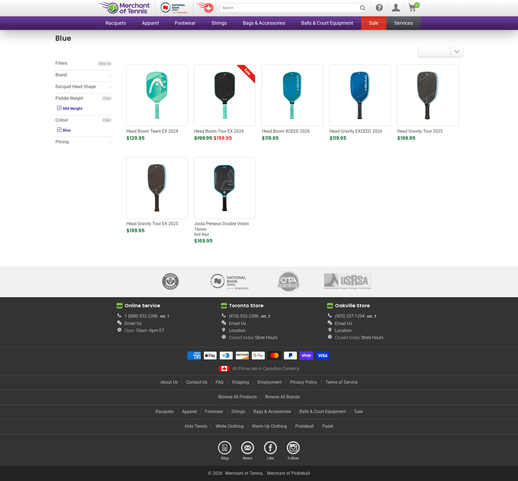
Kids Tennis (196, 426)
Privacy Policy (303, 382)
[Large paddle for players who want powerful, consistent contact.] (292, 95)
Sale (358, 411)
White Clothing (230, 426)
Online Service (142, 305)
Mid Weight (72, 108)
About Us (169, 382)
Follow (293, 448)
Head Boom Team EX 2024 (152, 131)
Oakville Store (352, 305)
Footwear (214, 411)
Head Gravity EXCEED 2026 (356, 131)
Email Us (133, 323)
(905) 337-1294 (350, 316)
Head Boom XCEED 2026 (286, 131)
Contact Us (196, 382)
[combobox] (293, 7)
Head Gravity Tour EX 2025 (152, 223)
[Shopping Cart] (412, 10)
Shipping (240, 382)
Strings (238, 411)
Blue (66, 130)
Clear (107, 98)
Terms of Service (341, 382)
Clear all (104, 64)
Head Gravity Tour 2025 (420, 131)
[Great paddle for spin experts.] (224, 95)
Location (237, 330)
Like (270, 448)
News (248, 448)
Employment (270, 382)
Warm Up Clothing (269, 426)
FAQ (220, 382)
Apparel (189, 411)
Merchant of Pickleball (288, 473)
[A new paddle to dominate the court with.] (156, 187)
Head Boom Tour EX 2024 (219, 131)
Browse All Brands (282, 396)
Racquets (164, 411)
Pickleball (304, 426)
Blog (225, 448)
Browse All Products (237, 396)
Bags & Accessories (272, 411)
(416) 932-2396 (244, 316)
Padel (327, 426)
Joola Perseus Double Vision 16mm (221, 229)
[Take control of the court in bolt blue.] (224, 187)
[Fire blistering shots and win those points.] (427, 95)
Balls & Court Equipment (322, 411)
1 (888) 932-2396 (141, 316)
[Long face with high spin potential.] (360, 95)
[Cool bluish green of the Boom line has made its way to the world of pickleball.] (156, 95)
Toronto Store (246, 305)
